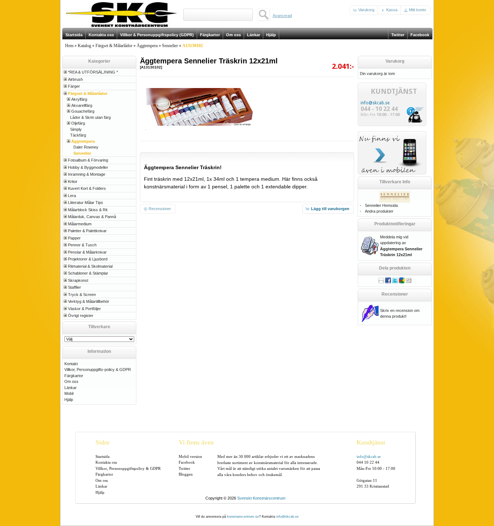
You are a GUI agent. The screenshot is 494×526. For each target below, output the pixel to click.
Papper (74, 238)
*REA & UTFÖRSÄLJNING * (93, 72)
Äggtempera (147, 45)
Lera (72, 195)
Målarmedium (79, 224)
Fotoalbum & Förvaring (88, 160)
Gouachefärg (82, 111)
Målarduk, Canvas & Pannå (92, 216)
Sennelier (170, 45)
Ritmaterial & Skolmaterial (90, 266)
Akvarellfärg (81, 105)
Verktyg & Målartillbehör (88, 301)
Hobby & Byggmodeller (88, 167)
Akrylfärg (79, 99)
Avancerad (282, 15)
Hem (69, 45)
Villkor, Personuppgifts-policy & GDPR (97, 369)
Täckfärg (78, 135)
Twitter (184, 468)
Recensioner (395, 294)
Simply (76, 129)
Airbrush (75, 79)
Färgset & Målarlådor (113, 45)
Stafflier (74, 287)
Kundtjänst (371, 442)
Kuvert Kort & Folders (87, 188)
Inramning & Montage (86, 174)
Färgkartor (73, 375)
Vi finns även (196, 442)
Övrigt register (80, 315)
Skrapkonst (78, 280)
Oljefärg (78, 123)
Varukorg (395, 61)
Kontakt (71, 364)
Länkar (70, 387)
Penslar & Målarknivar (87, 252)
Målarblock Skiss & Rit (87, 210)
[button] (364, 10)
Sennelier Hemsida (381, 205)
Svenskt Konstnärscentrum (261, 498)
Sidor (102, 442)
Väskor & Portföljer (84, 308)
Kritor (72, 181)
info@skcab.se (375, 102)
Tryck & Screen (82, 294)
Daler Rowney (85, 147)
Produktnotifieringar (395, 223)
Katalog (84, 45)
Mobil (68, 393)
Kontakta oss (106, 462)
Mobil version (190, 456)
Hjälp (68, 399)
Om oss (71, 381)
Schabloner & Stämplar (88, 273)
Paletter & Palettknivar (87, 231)
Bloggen (186, 474)
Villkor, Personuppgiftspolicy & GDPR (128, 468)
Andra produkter (379, 211)
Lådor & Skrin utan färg (90, 117)
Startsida (102, 456)
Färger (74, 86)
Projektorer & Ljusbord (87, 259)
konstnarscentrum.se (243, 516)
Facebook (187, 462)
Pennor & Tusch (82, 245)
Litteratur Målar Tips (85, 202)
